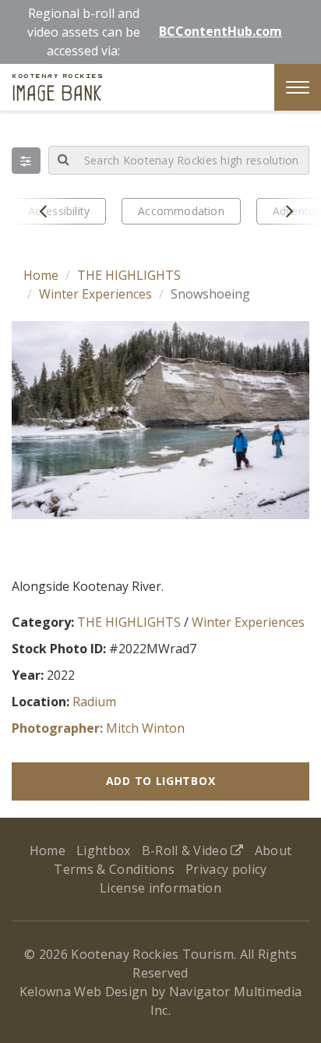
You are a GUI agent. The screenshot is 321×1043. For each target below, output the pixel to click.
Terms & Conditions (114, 869)
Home (40, 275)
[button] (26, 160)
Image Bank (57, 89)
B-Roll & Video (186, 850)
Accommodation (181, 210)
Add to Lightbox (161, 780)
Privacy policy (225, 869)
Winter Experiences (95, 293)
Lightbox (103, 850)
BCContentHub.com (220, 31)
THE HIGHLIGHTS (129, 275)
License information (160, 887)
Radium (94, 701)
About (273, 850)
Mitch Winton (145, 728)
